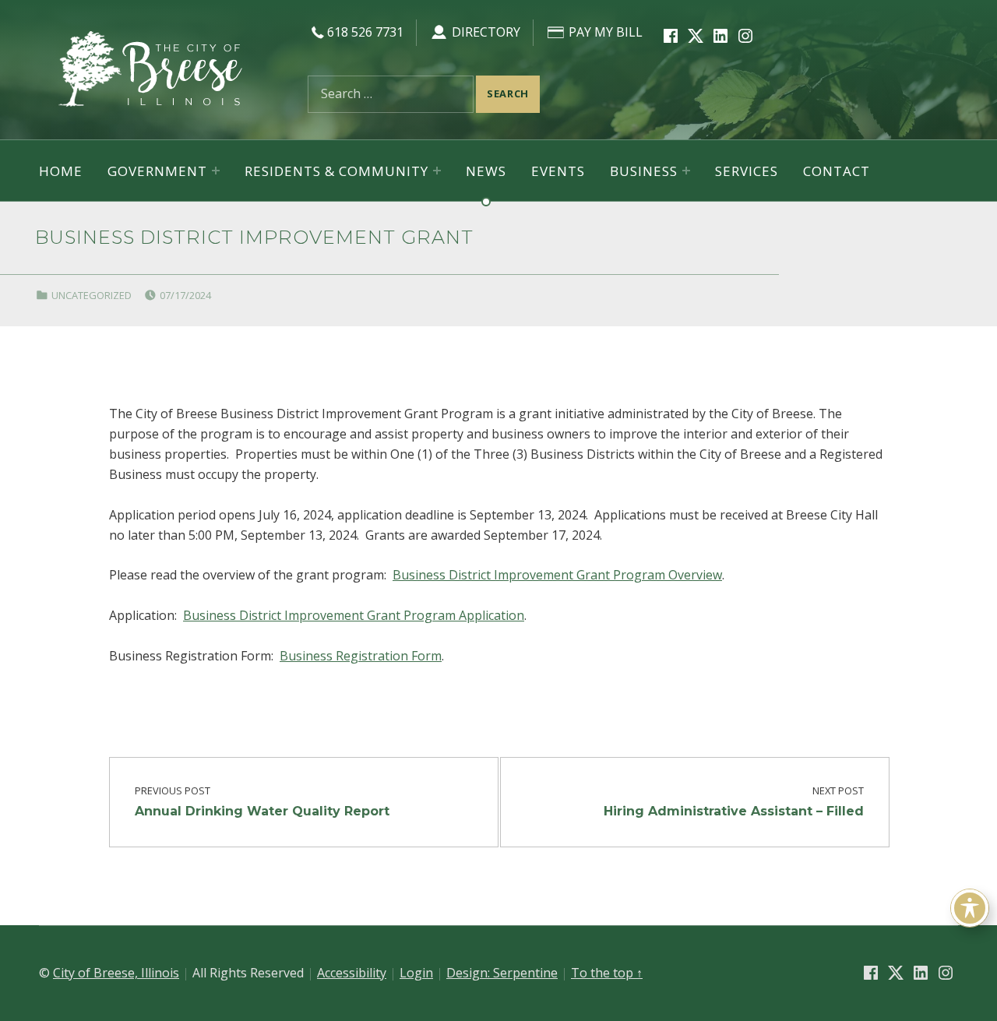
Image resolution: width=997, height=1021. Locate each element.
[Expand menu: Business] (686, 170)
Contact (836, 171)
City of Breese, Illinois (116, 972)
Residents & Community (336, 171)
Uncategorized (91, 295)
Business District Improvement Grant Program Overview (557, 574)
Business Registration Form (361, 655)
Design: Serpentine (502, 972)
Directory (484, 31)
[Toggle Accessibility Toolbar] (969, 908)
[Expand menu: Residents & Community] (437, 170)
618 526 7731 (365, 31)
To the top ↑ (607, 972)
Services (746, 171)
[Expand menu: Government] (216, 170)
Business (644, 171)
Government (157, 171)
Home (61, 171)
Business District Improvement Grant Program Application (353, 615)
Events (558, 171)
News (486, 171)
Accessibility (351, 972)
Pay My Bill (604, 31)
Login (416, 972)
